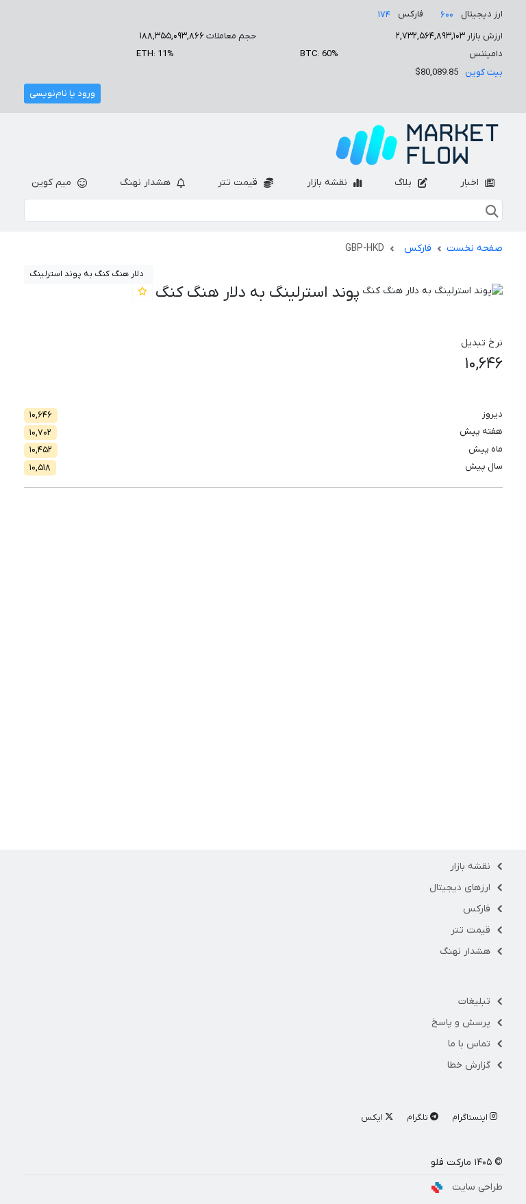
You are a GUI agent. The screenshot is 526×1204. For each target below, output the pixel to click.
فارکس (417, 248)
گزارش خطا (468, 1065)
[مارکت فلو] (417, 145)
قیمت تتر (239, 182)
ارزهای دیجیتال (459, 887)
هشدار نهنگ (146, 182)
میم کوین (53, 182)
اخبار (470, 182)
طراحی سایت (477, 1187)
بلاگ (404, 182)
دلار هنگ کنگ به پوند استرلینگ (86, 274)
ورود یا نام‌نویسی (62, 93)
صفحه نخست (475, 248)
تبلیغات (474, 1001)
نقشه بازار (328, 182)
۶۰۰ (446, 15)
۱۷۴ (384, 15)
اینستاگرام (471, 1117)
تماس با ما (469, 1044)
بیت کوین (484, 72)
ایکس (373, 1117)
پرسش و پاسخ (460, 1022)
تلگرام (418, 1117)
